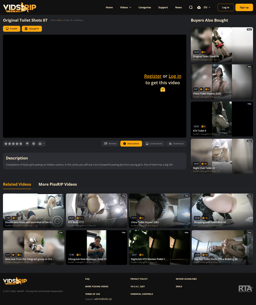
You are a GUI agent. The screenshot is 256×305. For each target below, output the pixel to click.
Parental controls (142, 294)
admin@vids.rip (103, 299)
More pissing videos (96, 286)
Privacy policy (139, 279)
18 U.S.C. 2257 (138, 286)
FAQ (87, 279)
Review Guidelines (186, 279)
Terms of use (92, 294)
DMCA (179, 286)
